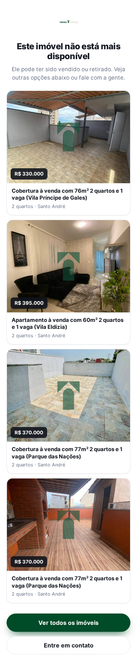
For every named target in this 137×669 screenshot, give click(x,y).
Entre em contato (69, 645)
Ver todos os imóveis (68, 622)
